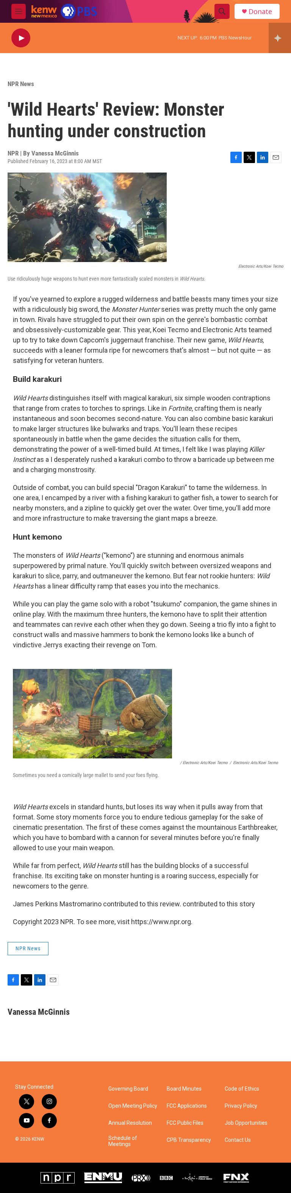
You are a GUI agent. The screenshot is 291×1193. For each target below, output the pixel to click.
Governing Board (128, 1089)
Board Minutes (184, 1089)
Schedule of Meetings (122, 1141)
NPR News (21, 84)
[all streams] (280, 38)
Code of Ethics (242, 1089)
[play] (21, 38)
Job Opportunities (246, 1123)
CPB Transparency (189, 1140)
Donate (260, 12)
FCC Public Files (185, 1123)
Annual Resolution (130, 1123)
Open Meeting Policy (132, 1106)
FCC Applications (187, 1106)
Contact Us (238, 1140)
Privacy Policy (241, 1106)
